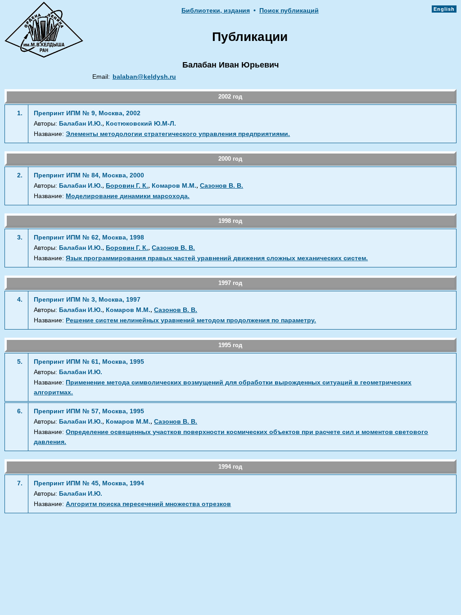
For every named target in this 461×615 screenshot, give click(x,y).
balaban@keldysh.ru (144, 76)
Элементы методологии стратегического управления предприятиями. (178, 134)
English (444, 9)
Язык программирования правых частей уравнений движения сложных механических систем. (217, 258)
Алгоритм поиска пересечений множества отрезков (148, 504)
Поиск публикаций (289, 10)
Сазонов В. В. (221, 185)
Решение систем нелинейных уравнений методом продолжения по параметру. (191, 320)
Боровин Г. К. (127, 185)
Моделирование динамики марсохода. (128, 196)
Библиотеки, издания (215, 10)
